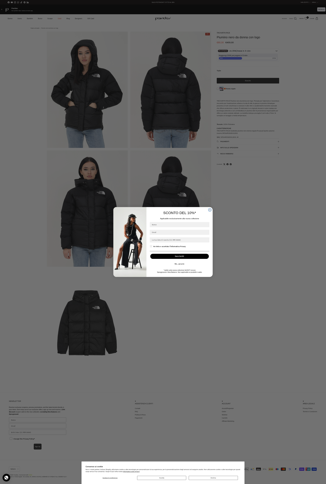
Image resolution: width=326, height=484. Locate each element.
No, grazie (180, 264)
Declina (213, 478)
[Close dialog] (209, 209)
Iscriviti (179, 256)
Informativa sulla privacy (131, 471)
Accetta (161, 478)
